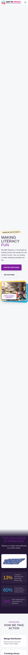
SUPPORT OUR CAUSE (11, 267)
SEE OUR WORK (9, 275)
